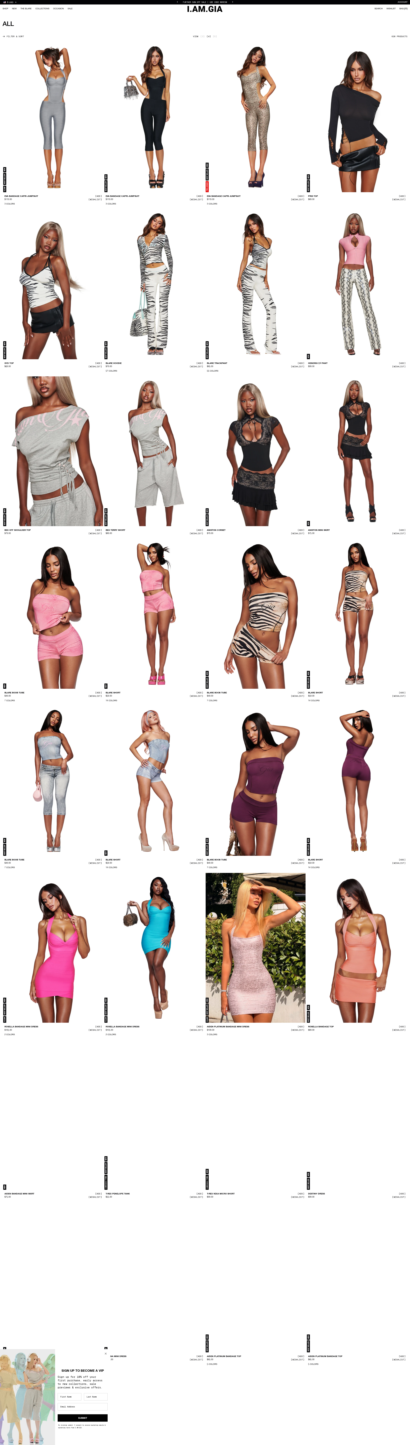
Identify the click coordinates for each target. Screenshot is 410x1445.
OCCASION (58, 9)
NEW (14, 9)
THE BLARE (26, 9)
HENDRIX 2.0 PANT (318, 363)
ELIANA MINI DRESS (116, 1356)
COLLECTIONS (42, 9)
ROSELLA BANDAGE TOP (321, 1027)
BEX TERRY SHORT (115, 530)
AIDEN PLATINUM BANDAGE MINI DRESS (228, 1027)
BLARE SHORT (113, 693)
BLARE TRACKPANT (217, 363)
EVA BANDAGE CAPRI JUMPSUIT (21, 196)
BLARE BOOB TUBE (14, 693)
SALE (70, 9)
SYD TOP (9, 363)
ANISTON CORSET (216, 530)
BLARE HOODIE (114, 363)
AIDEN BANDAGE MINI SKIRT (19, 1194)
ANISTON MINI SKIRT (319, 530)
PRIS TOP (313, 196)
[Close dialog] (106, 1354)
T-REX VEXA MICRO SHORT (221, 1194)
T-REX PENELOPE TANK (118, 1194)
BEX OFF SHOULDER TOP (17, 530)
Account (402, 2)
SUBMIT (82, 1418)
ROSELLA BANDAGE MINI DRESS (21, 1027)
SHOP (5, 9)
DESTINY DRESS (316, 1194)
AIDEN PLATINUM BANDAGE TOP (224, 1356)
